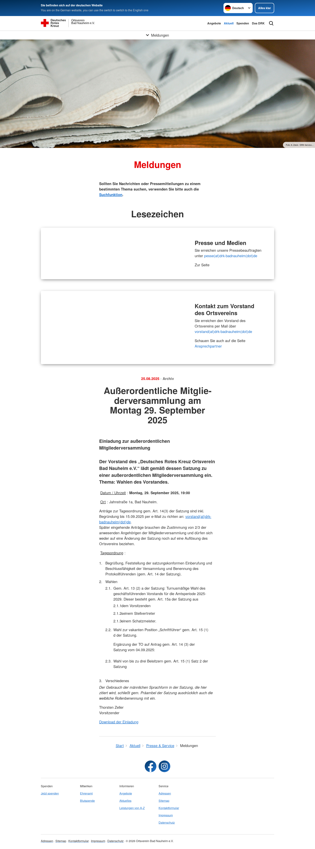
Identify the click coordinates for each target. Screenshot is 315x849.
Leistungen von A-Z (132, 808)
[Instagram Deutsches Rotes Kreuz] (164, 766)
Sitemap (164, 801)
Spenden (242, 23)
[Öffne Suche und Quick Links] (271, 23)
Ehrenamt (86, 793)
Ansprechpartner (209, 346)
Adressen (165, 793)
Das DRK (258, 23)
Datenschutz (167, 822)
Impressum (166, 815)
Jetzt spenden (50, 793)
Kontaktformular (169, 808)
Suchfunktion (110, 194)
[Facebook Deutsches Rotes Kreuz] (150, 766)
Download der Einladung (118, 721)
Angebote (214, 23)
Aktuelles (125, 801)
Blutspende (87, 801)
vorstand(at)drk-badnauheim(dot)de (223, 331)
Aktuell (229, 23)
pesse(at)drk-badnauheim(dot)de (230, 255)
